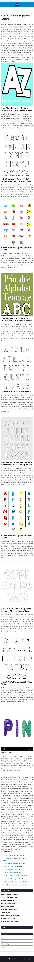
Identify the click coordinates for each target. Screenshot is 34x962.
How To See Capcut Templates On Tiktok (17, 882)
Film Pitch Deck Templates (8, 906)
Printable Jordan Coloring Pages (9, 918)
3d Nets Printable (6, 912)
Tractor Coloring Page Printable (14, 855)
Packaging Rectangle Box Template (10, 915)
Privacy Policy (5, 944)
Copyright (4, 947)
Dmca (2, 938)
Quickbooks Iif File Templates (14, 866)
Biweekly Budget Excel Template (9, 921)
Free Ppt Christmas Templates (9, 903)
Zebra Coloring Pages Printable (9, 909)
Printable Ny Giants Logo (7, 900)
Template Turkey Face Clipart (9, 897)
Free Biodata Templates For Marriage (16, 879)
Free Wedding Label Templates (14, 869)
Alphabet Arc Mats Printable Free (15, 863)
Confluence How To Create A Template (16, 885)
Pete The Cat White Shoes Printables (16, 876)
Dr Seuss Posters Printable (13, 872)
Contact (3, 941)
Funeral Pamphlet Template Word (10, 894)
